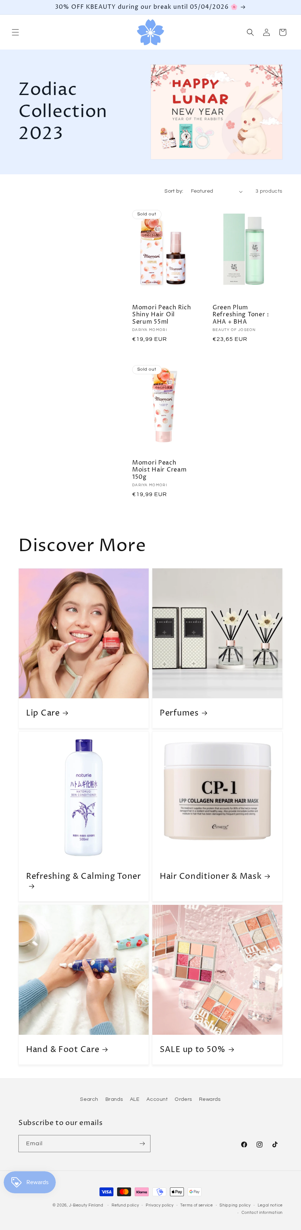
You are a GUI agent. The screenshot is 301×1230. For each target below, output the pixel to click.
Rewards (210, 1099)
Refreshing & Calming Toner (83, 876)
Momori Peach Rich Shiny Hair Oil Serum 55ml (161, 314)
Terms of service (196, 1205)
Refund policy (125, 1205)
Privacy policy (160, 1205)
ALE (135, 1099)
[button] (15, 32)
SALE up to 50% (193, 1050)
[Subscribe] (142, 1143)
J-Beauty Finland (86, 1205)
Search (89, 1099)
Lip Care (43, 713)
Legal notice (270, 1205)
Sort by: (173, 191)
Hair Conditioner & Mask (211, 876)
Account (157, 1099)
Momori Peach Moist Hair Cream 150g (159, 470)
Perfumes (179, 713)
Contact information (262, 1213)
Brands (114, 1099)
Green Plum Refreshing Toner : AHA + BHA (241, 314)
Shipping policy (235, 1205)
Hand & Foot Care (62, 1050)
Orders (183, 1099)
